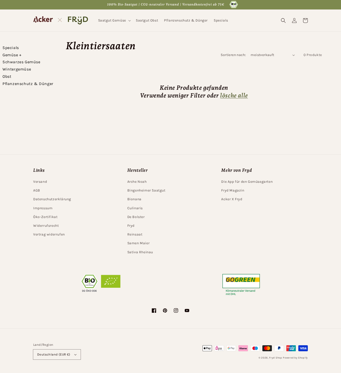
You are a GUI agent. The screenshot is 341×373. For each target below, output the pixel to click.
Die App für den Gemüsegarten (247, 182)
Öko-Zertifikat (45, 217)
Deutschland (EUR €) (53, 354)
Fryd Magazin (232, 190)
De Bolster (136, 217)
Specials (10, 47)
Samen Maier (138, 243)
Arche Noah (137, 182)
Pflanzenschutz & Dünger (27, 83)
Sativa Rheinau (140, 252)
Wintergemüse (16, 69)
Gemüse (11, 54)
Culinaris (135, 208)
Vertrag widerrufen (49, 234)
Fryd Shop (275, 357)
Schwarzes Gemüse (21, 62)
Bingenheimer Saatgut (146, 190)
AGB (36, 190)
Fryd (131, 226)
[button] (114, 20)
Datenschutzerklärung (52, 199)
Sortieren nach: (233, 55)
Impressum (42, 208)
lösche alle (234, 95)
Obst (6, 76)
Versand (40, 182)
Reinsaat (135, 234)
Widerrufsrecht (46, 226)
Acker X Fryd (231, 199)
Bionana (134, 199)
